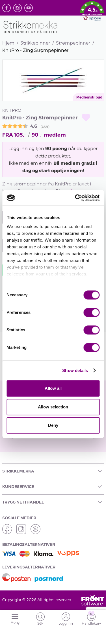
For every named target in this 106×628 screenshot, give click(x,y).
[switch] (91, 312)
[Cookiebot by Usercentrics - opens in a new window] (75, 198)
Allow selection (53, 406)
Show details (75, 370)
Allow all (53, 388)
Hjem (8, 42)
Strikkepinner (35, 42)
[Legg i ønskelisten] (86, 117)
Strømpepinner (73, 42)
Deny (53, 425)
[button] (92, 12)
